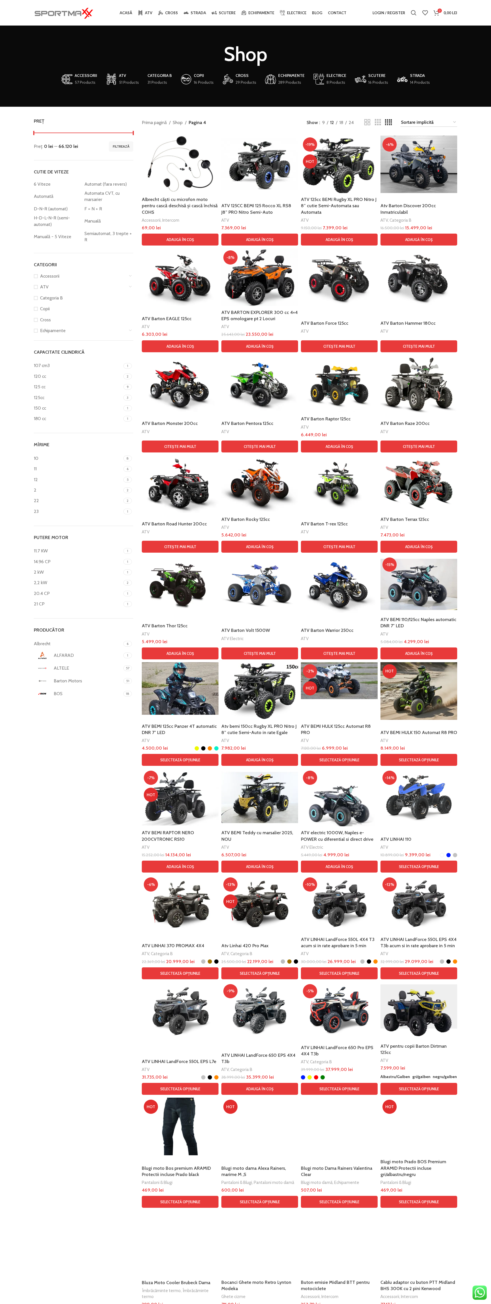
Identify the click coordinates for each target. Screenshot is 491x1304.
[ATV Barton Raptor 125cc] (339, 384)
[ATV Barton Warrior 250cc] (339, 584)
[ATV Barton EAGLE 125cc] (180, 277)
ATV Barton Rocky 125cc (245, 519)
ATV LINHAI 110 (395, 839)
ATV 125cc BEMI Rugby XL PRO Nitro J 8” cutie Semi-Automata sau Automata (338, 206)
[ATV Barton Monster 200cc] (180, 384)
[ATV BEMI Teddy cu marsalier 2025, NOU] (259, 797)
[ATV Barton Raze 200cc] (418, 384)
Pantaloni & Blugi (157, 1182)
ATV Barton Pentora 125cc (247, 423)
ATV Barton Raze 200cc (405, 423)
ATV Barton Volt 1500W (245, 630)
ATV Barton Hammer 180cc (408, 323)
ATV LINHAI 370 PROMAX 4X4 (173, 945)
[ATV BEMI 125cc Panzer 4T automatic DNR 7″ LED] (180, 688)
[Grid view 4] (388, 122)
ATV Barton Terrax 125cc (404, 519)
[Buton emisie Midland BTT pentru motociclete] (339, 1239)
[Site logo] (63, 12)
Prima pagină (154, 122)
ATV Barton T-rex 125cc (324, 524)
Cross (45, 319)
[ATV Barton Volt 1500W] (259, 584)
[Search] (413, 12)
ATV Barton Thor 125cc (165, 625)
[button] (180, 240)
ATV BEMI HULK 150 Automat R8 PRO (418, 732)
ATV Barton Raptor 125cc (326, 419)
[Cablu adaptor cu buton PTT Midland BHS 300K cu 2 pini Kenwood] (418, 1239)
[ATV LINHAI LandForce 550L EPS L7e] (180, 1011)
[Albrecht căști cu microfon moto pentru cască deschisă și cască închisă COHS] (180, 164)
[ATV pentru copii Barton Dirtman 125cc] (418, 1011)
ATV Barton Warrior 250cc (327, 630)
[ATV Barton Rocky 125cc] (259, 484)
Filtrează (121, 146)
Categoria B (51, 298)
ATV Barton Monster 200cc (170, 423)
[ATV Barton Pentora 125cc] (259, 384)
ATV (44, 287)
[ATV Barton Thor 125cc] (180, 584)
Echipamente (53, 330)
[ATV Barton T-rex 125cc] (339, 484)
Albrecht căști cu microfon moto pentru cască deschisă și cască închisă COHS (180, 206)
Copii (45, 308)
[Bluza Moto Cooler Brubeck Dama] (180, 1239)
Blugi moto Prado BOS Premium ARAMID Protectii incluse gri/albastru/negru (413, 1168)
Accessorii (49, 276)
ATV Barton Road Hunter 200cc (174, 524)
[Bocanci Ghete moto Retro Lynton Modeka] (259, 1243)
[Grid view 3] (378, 122)
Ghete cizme (233, 1296)
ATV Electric (232, 638)
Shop (178, 122)
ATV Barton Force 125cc (324, 323)
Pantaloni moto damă (274, 1182)
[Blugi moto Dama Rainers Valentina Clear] (339, 1126)
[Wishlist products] (425, 12)
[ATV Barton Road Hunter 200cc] (180, 484)
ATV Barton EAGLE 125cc (167, 318)
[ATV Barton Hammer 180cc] (418, 277)
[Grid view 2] (367, 122)
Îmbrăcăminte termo (161, 1290)
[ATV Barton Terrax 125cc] (418, 484)
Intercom (170, 220)
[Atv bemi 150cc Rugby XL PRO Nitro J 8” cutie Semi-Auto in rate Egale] (259, 691)
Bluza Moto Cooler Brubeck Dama (176, 1282)
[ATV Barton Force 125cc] (339, 277)
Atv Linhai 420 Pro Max (245, 945)
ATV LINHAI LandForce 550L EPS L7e (179, 1061)
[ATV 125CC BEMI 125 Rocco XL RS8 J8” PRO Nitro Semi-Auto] (259, 164)
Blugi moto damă (316, 1182)
